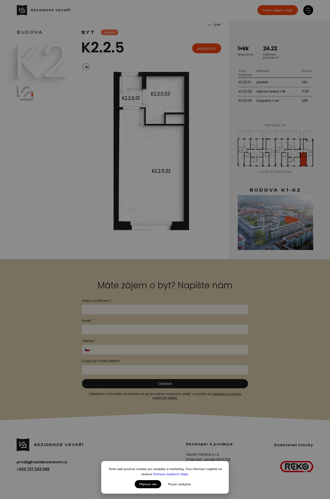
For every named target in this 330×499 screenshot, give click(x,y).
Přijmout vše (148, 484)
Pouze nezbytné (179, 484)
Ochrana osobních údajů (170, 474)
